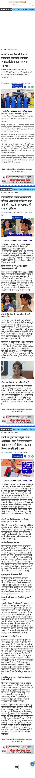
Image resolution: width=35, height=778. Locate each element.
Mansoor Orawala (9, 83)
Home (3, 49)
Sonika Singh (8, 212)
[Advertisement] (17, 29)
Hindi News (12, 49)
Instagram (29, 169)
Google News (19, 171)
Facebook (21, 169)
